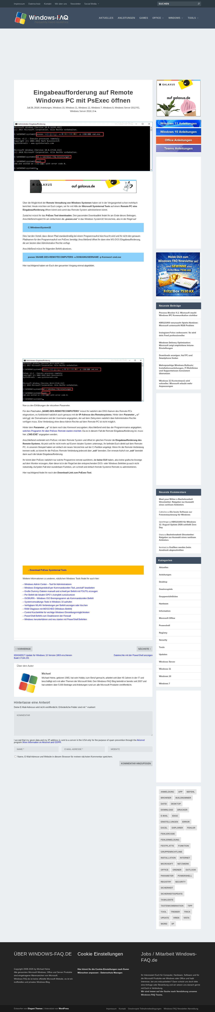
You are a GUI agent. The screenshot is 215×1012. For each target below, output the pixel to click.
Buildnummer (183, 798)
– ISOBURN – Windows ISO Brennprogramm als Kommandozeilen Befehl (58, 598)
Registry (163, 633)
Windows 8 (108, 107)
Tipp (190, 906)
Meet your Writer (167, 499)
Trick (187, 912)
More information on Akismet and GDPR (42, 742)
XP (172, 924)
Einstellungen (169, 822)
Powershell (164, 625)
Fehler (191, 828)
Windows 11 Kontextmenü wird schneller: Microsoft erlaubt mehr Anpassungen (175, 383)
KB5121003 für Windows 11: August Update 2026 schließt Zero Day (177, 524)
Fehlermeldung (170, 840)
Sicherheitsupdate (172, 894)
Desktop (163, 582)
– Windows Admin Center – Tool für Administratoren (47, 584)
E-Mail (164, 816)
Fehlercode (168, 834)
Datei (164, 804)
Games (143, 18)
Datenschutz (34, 3)
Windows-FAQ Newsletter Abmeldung (181, 1008)
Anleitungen (126, 18)
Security (163, 640)
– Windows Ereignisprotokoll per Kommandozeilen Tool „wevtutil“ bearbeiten (59, 587)
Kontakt (47, 3)
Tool (164, 912)
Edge (175, 816)
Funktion (183, 846)
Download (167, 810)
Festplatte (167, 846)
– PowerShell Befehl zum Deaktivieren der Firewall (47, 616)
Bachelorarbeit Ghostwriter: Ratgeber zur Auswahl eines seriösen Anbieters (176, 502)
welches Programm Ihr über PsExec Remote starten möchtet (52, 431)
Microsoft (167, 864)
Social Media (90, 3)
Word (164, 924)
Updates (163, 654)
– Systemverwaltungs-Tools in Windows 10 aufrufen (47, 602)
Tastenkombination (172, 906)
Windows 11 (71, 107)
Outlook (191, 870)
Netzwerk (183, 864)
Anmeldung (167, 792)
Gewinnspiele (166, 589)
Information (165, 611)
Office (156, 18)
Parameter (167, 876)
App (180, 792)
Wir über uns (61, 3)
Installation (168, 858)
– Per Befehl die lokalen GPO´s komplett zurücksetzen (49, 595)
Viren (176, 918)
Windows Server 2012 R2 (127, 107)
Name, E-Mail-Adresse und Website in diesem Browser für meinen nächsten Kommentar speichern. (65, 756)
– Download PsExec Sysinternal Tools (47, 570)
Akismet (141, 740)
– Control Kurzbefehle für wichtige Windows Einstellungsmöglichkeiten (56, 612)
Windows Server (167, 662)
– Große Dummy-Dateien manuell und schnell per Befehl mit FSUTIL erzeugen (60, 591)
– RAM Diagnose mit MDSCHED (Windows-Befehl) (47, 609)
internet (185, 858)
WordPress (64, 1008)
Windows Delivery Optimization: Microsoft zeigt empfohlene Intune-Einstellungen (176, 345)
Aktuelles (106, 18)
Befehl (191, 792)
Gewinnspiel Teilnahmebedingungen (144, 1008)
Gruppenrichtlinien (168, 596)
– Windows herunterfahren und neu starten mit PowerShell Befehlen (55, 619)
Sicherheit (167, 888)
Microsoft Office (167, 618)
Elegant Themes (35, 1008)
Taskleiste (167, 900)
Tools (192, 18)
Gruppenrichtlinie (171, 852)
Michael (46, 673)
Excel (164, 828)
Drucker (182, 810)
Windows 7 (96, 107)
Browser (166, 798)
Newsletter (75, 3)
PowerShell (185, 876)
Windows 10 (58, 107)
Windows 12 (84, 107)
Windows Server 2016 (80, 111)
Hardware (163, 603)
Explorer (177, 828)
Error (186, 822)
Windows (174, 18)
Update (165, 918)
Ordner (177, 870)
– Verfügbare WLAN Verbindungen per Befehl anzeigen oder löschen (55, 605)
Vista (186, 918)
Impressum (19, 3)
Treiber (175, 912)
